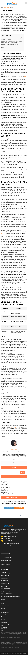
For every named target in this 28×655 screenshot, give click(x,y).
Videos (2, 603)
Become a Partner (4, 610)
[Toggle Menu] (26, 3)
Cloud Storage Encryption (5, 573)
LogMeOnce (13, 427)
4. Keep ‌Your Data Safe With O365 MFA (10, 44)
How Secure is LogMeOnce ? (6, 591)
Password (3, 486)
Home (2, 7)
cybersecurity (6, 7)
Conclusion (4, 49)
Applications (4, 481)
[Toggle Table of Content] (20, 38)
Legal (2, 625)
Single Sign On (4, 490)
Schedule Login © (4, 580)
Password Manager (5, 487)
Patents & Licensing (5, 624)
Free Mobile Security (5, 575)
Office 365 (3, 233)
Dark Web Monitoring (5, 583)
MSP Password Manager (5, 612)
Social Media (4, 492)
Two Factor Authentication (7, 493)
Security (3, 489)
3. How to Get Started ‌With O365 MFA (10, 42)
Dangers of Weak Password (6, 593)
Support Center (4, 601)
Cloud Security (4, 483)
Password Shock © (4, 578)
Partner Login (3, 614)
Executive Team (4, 622)
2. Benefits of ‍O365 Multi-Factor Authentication (12, 41)
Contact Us (3, 619)
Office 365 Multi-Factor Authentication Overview (12, 46)
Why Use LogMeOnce (5, 590)
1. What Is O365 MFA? (6, 39)
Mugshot (3, 577)
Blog (2, 630)
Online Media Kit (4, 628)
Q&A (3, 47)
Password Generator (5, 605)
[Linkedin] (14, 463)
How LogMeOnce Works (5, 588)
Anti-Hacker (3, 572)
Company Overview (4, 620)
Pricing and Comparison (8, 557)
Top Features (3, 563)
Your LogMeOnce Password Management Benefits (10, 596)
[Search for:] (10, 472)
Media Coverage (4, 627)
